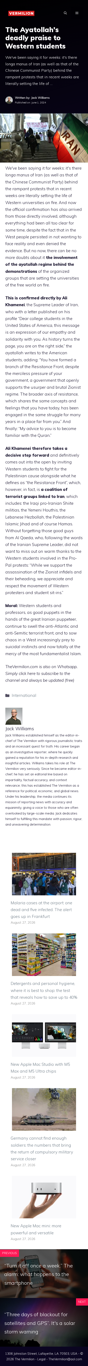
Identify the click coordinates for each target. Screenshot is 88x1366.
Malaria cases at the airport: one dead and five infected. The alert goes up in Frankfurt (41, 909)
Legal (41, 1359)
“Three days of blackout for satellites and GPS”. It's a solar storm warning (39, 1323)
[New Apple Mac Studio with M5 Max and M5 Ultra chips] (44, 1053)
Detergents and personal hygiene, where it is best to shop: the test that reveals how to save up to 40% (44, 990)
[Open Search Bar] (65, 13)
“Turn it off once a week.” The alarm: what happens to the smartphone (38, 1274)
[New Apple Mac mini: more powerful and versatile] (44, 1214)
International (24, 695)
